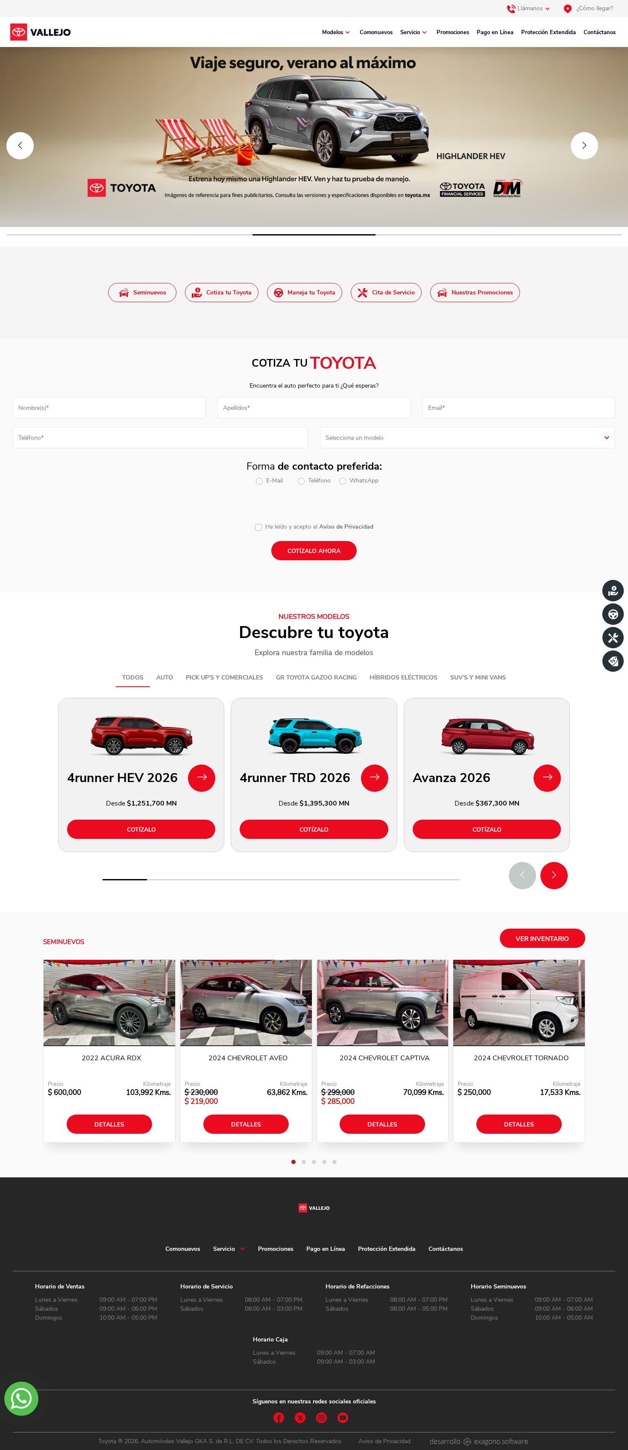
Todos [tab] (133, 678)
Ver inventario (542, 939)
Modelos (332, 32)
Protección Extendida (548, 32)
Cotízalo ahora (314, 551)
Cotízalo (141, 830)
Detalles (109, 1125)
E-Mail (274, 480)
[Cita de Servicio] (613, 637)
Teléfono (319, 480)
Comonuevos (376, 32)
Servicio (410, 32)
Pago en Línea (495, 32)
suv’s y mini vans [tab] (478, 678)
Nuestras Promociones (482, 292)
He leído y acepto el (291, 527)
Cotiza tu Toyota (229, 292)
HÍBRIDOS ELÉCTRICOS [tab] (403, 678)
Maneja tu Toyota (311, 292)
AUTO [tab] (164, 678)
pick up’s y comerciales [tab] (224, 678)
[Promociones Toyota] (613, 661)
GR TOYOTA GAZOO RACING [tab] (316, 678)
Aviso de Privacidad (346, 527)
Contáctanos (600, 32)
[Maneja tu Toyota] (613, 614)
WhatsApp (364, 480)
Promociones (453, 32)
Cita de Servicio (393, 292)
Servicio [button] (224, 1249)
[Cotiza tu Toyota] (613, 590)
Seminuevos (149, 292)
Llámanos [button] (529, 8)
